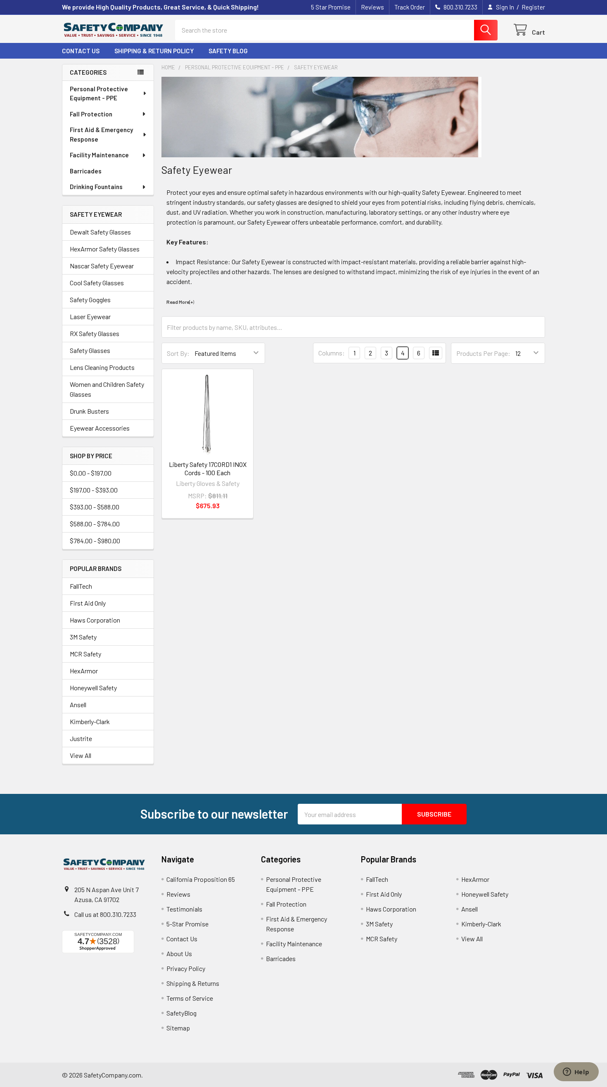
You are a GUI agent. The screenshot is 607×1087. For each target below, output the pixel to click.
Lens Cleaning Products (102, 367)
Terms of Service (189, 998)
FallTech (81, 586)
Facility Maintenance (99, 155)
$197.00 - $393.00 (94, 490)
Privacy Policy (185, 968)
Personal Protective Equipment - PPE (99, 93)
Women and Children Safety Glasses (107, 389)
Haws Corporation (95, 620)
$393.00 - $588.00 (94, 507)
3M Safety (83, 637)
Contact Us (81, 50)
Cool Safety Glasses (97, 283)
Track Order (409, 7)
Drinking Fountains (96, 186)
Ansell (78, 704)
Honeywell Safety (93, 688)
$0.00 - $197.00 (90, 473)
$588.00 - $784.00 (95, 524)
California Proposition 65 (200, 879)
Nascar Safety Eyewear (102, 266)
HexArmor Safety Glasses (105, 249)
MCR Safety (85, 654)
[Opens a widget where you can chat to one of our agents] (576, 1072)
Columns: (331, 353)
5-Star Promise (187, 924)
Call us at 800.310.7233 (105, 914)
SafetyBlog (181, 1013)
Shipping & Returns (192, 983)
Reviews (372, 7)
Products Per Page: (483, 353)
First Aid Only (88, 603)
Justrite (81, 738)
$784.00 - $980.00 (95, 541)
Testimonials (184, 909)
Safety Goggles (90, 299)
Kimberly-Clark (90, 721)
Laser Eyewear (90, 316)
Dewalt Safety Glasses (100, 232)
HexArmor (84, 671)
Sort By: (178, 353)
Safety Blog (228, 50)
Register (533, 7)
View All (80, 755)
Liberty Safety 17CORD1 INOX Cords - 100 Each (208, 468)
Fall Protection (91, 114)
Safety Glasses (90, 350)
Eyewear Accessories (100, 428)
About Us (179, 953)
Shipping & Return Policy (154, 50)
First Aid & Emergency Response (101, 134)
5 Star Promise (331, 7)
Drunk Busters (89, 411)
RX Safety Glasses (94, 333)
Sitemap (178, 1028)
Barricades (86, 171)
